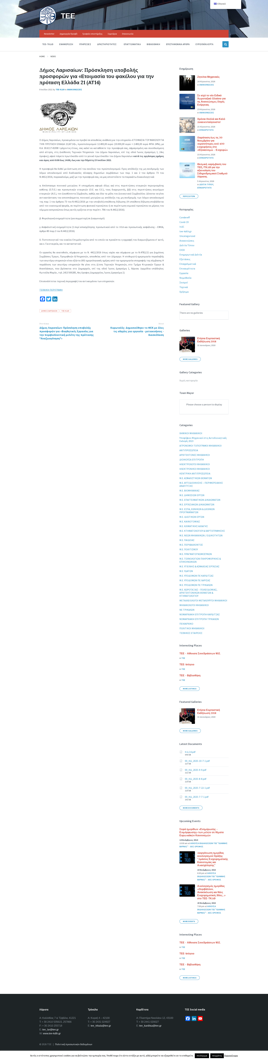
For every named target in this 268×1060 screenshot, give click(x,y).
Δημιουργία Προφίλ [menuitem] (68, 33)
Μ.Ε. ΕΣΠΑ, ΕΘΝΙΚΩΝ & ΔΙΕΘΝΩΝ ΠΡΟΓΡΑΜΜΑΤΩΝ (197, 511)
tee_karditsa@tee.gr (150, 1025)
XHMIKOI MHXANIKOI (190, 433)
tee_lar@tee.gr (50, 1029)
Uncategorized (187, 236)
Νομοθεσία (185, 277)
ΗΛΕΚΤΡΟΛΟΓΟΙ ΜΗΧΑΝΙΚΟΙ (194, 464)
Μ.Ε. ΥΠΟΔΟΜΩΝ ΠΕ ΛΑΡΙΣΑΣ (194, 580)
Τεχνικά (183, 287)
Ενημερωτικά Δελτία (190, 254)
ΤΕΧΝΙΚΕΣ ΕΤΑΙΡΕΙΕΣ (190, 633)
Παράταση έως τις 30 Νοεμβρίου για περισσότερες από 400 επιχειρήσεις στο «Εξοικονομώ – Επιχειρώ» (212, 143)
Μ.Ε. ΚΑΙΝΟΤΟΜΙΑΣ (189, 521)
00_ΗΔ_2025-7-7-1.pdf (197, 796)
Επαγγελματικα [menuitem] (132, 44)
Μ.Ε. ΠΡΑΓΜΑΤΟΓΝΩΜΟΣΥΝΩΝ (195, 554)
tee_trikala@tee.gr (101, 1025)
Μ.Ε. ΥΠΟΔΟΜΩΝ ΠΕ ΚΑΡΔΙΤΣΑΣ (196, 575)
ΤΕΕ (68, 15)
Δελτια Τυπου (206, 184)
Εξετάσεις (184, 259)
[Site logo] (47, 23)
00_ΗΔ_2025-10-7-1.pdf (197, 760)
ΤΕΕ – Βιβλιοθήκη (190, 675)
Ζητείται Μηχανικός (208, 76)
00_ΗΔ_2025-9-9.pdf (195, 769)
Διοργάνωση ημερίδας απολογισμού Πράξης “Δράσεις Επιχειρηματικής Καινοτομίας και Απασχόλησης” (212, 859)
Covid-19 (184, 222)
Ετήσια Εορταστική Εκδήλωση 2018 (208, 340)
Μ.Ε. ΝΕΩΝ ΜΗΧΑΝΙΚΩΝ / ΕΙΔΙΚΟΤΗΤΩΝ (201, 535)
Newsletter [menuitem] (49, 33)
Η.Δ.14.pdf (190, 751)
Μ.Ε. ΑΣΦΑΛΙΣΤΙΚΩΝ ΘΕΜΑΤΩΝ (195, 478)
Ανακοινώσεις (186, 240)
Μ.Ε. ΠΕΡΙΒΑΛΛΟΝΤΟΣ (191, 544)
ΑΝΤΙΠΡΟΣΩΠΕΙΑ (188, 450)
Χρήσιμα (184, 291)
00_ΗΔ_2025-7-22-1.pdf (197, 787)
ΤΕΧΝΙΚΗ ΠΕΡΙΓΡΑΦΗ (51, 289)
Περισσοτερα (189, 196)
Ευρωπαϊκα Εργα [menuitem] (204, 44)
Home (42, 56)
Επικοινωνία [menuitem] (127, 33)
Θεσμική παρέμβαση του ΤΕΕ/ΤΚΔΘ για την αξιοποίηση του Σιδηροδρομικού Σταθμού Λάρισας (212, 170)
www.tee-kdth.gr (52, 1033)
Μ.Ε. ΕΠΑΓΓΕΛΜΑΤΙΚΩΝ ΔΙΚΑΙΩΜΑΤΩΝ (199, 499)
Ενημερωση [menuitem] (66, 44)
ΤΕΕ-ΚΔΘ (60, 89)
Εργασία (183, 273)
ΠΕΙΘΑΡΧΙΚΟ (186, 623)
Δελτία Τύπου (186, 245)
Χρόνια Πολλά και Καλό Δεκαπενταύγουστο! (211, 120)
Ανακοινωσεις (74, 89)
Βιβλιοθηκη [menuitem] (153, 44)
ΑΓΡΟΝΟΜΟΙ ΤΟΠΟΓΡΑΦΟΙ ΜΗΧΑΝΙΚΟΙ (200, 445)
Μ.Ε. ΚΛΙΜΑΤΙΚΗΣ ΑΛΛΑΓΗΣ (193, 526)
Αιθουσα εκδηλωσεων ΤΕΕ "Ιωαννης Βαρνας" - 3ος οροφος (211, 876)
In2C (181, 226)
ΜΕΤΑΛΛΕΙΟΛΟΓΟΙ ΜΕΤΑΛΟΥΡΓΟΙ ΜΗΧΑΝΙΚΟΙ (203, 600)
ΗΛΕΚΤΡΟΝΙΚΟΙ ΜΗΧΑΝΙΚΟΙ (194, 468)
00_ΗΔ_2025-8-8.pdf (195, 778)
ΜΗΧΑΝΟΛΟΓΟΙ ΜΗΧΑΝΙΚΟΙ (194, 605)
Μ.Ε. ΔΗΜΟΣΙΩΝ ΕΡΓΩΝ (191, 495)
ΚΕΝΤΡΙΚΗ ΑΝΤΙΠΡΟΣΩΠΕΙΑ (194, 473)
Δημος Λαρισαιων (49, 311)
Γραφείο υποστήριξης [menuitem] (93, 33)
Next (161, 323)
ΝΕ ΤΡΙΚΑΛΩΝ (186, 609)
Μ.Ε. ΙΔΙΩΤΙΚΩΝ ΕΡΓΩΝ (191, 516)
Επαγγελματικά (187, 263)
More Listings (189, 688)
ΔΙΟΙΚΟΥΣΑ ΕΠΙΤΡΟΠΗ (191, 459)
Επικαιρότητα (187, 268)
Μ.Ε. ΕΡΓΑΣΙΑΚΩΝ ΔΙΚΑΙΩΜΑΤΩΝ (196, 504)
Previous (44, 323)
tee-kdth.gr (185, 231)
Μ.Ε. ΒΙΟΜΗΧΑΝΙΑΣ (189, 490)
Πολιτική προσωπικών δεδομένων (73, 1044)
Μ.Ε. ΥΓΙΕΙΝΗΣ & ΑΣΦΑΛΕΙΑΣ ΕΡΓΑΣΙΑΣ (199, 566)
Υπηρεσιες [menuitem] (85, 44)
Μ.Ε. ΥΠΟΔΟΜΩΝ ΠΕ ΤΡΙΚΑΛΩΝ (196, 585)
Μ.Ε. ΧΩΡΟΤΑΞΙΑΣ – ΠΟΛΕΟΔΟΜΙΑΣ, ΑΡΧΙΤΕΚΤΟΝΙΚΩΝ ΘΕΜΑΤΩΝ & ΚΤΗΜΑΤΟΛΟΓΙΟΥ (198, 592)
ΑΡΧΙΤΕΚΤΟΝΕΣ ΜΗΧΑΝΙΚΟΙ (194, 454)
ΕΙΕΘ (182, 249)
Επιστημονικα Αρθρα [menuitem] (178, 44)
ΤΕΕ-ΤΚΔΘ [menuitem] (47, 44)
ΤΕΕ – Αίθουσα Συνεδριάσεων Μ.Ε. (200, 653)
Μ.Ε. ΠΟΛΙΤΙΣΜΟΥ (188, 549)
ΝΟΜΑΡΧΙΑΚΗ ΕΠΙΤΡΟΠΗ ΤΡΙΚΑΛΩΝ (199, 619)
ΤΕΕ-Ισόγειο (186, 664)
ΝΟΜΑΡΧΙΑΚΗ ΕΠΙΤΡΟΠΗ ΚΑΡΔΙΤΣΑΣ (199, 614)
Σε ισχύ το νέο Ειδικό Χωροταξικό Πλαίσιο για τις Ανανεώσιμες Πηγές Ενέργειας (211, 100)
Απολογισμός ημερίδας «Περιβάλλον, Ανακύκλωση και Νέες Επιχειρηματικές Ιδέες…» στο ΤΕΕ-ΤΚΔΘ (211, 892)
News (53, 56)
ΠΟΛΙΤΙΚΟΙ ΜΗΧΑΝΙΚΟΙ (191, 628)
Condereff (184, 217)
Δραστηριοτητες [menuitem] (106, 44)
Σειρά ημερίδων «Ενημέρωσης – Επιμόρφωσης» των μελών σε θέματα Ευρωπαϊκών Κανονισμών (201, 832)
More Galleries (190, 359)
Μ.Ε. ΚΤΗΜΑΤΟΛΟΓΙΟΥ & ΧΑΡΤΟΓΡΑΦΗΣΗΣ (202, 530)
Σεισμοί (183, 282)
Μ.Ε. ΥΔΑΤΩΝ (186, 571)
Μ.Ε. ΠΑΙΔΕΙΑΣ (186, 540)
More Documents (191, 808)
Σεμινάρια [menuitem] (112, 33)
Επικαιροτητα (206, 130)
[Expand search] (225, 44)
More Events (189, 921)
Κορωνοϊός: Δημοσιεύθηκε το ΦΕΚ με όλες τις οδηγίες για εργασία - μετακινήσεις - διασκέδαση (137, 331)
